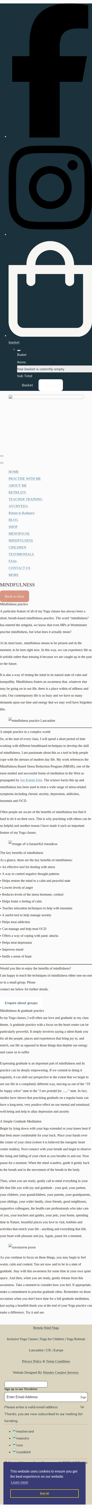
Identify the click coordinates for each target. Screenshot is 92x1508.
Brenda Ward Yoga (46, 1328)
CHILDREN (17, 547)
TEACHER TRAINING (26, 499)
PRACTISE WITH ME (25, 478)
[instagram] (50, 234)
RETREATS (17, 492)
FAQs (13, 561)
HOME (14, 472)
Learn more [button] (19, 1482)
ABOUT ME (18, 485)
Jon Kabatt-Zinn (31, 780)
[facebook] (50, 136)
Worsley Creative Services (61, 1372)
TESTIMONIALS (21, 554)
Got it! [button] (44, 1493)
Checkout (50, 385)
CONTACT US (19, 568)
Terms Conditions (58, 1361)
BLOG (13, 520)
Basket (27, 385)
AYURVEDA (18, 506)
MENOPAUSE (19, 533)
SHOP (13, 527)
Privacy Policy (32, 1361)
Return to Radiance (22, 513)
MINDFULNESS (21, 540)
